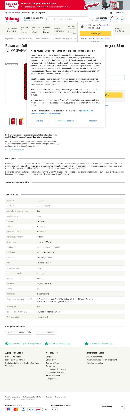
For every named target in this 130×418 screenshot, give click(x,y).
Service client (51, 360)
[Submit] (48, 19)
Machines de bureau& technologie (72, 29)
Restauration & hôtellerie (12, 30)
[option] (13, 121)
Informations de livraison (56, 372)
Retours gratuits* (40, 13)
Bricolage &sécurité (35, 29)
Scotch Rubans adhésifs (45, 332)
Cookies (49, 397)
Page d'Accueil (10, 39)
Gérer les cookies (60, 397)
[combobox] (67, 19)
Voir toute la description (14, 150)
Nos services (52, 353)
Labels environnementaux (15, 360)
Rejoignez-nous (52, 379)
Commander (51, 366)
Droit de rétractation (13, 357)
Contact (49, 357)
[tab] (24, 359)
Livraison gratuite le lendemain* (19, 13)
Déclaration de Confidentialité (33, 397)
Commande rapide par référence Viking (102, 360)
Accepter (93, 121)
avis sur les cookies (53, 113)
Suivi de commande (94, 357)
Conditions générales (12, 397)
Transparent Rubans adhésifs (19, 332)
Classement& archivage (120, 30)
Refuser (39, 121)
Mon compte (95, 33)
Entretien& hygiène (24, 29)
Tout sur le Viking (52, 363)
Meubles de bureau (46, 29)
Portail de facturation (95, 363)
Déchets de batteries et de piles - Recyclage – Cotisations (22, 364)
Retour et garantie (53, 375)
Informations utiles (95, 353)
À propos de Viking (14, 353)
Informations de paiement (56, 369)
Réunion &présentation (59, 30)
